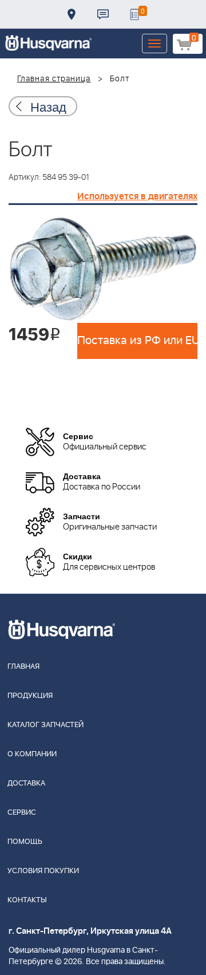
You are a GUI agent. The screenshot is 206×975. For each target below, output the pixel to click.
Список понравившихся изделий (134, 14)
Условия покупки (43, 871)
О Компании (32, 754)
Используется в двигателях (137, 196)
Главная (23, 666)
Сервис (21, 812)
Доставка (71, 14)
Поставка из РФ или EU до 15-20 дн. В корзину (137, 340)
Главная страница (54, 79)
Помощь (24, 841)
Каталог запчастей (45, 725)
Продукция (30, 695)
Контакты (103, 14)
